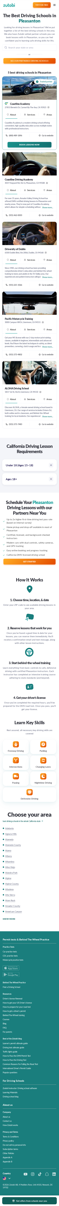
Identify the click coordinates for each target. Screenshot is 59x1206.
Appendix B (7, 1161)
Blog (4, 1023)
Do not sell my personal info (14, 1145)
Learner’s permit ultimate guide (15, 1043)
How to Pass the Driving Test (14, 1060)
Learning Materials (10, 1092)
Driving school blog (10, 1096)
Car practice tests (10, 951)
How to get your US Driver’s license (17, 1002)
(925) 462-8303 (15, 215)
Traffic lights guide (10, 1051)
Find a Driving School (11, 987)
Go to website (47, 135)
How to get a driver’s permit (14, 1011)
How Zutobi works (10, 1125)
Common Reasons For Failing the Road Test (20, 1064)
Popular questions (10, 1072)
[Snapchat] (47, 1174)
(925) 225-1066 (15, 284)
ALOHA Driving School (17, 388)
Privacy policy (8, 1140)
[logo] (9, 5)
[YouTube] (25, 1174)
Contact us (7, 1121)
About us (6, 1116)
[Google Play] (29, 974)
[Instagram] (32, 1174)
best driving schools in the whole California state (21, 821)
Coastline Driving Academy (19, 179)
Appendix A (7, 1157)
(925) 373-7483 (15, 424)
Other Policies (8, 1153)
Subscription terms (10, 1149)
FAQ (4, 1027)
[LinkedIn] (54, 1174)
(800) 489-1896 (15, 135)
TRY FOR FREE (41, 5)
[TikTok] (40, 1174)
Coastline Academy (20, 103)
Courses (6, 1019)
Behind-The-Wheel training (14, 1015)
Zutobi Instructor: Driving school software (20, 1088)
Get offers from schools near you (31, 1200)
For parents (7, 1032)
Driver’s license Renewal (12, 998)
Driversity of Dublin (15, 249)
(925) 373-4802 (15, 354)
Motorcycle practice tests (13, 960)
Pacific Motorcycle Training (19, 318)
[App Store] (29, 968)
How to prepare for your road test (17, 1007)
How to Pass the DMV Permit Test (17, 1056)
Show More (9, 919)
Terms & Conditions (11, 1136)
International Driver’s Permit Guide (17, 1068)
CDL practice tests (10, 955)
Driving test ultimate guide (13, 1047)
